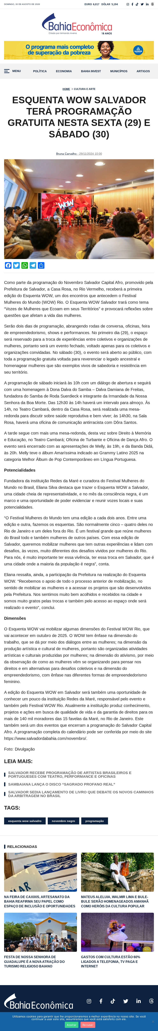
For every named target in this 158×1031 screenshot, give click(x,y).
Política (40, 71)
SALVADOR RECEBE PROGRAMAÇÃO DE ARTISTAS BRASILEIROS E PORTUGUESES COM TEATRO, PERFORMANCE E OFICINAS (69, 774)
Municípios (118, 71)
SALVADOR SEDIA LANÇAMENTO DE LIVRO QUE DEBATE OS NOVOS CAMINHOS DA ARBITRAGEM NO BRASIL (81, 794)
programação (94, 821)
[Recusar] (153, 1021)
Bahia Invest (91, 71)
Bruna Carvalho (66, 153)
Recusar (87, 1024)
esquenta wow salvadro (25, 821)
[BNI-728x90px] (79, 50)
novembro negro (63, 821)
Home (66, 89)
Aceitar (71, 1024)
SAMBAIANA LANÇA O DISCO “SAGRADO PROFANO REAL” (61, 784)
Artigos (143, 71)
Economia (64, 71)
